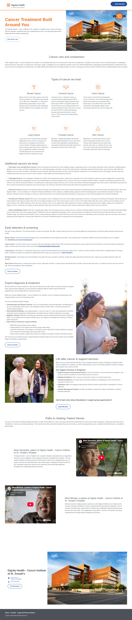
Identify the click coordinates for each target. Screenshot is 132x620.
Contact (13, 612)
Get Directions (15, 586)
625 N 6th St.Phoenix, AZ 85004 (16, 578)
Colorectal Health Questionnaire (49, 246)
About (7, 612)
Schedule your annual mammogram (20, 240)
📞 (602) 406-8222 (119, 4)
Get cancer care (12, 39)
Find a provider (12, 271)
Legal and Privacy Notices (26, 612)
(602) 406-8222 (15, 581)
